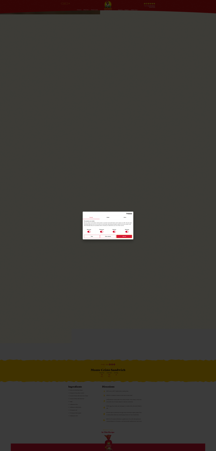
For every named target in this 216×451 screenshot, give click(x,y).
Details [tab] (108, 217)
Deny (92, 236)
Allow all (124, 236)
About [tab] (125, 217)
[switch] (101, 232)
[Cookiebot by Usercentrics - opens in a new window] (127, 214)
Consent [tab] (91, 217)
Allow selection (108, 236)
